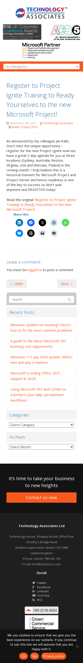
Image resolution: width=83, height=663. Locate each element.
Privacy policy (54, 656)
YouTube (43, 595)
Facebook (43, 587)
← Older (16, 283)
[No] (77, 646)
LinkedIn (42, 591)
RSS (39, 600)
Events (16, 127)
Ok (23, 656)
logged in (34, 269)
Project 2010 (29, 127)
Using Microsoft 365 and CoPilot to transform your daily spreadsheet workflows (38, 394)
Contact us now (41, 497)
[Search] (69, 299)
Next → (67, 283)
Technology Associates (58, 123)
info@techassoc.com (46, 564)
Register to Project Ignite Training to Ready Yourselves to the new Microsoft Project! (41, 204)
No (35, 656)
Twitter (41, 583)
